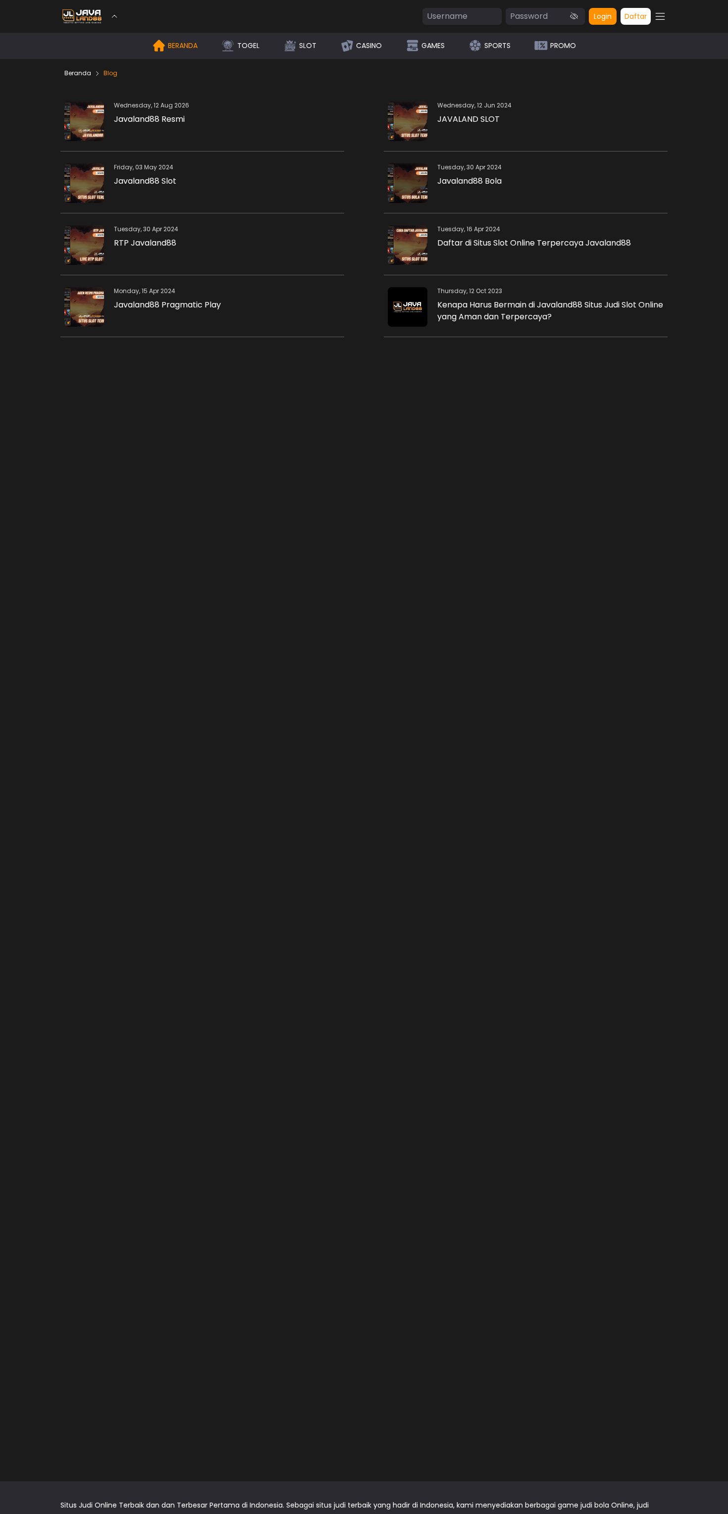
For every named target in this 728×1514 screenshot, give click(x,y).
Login (603, 16)
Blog (110, 73)
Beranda (77, 73)
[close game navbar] (114, 16)
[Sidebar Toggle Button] (660, 16)
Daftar (635, 16)
